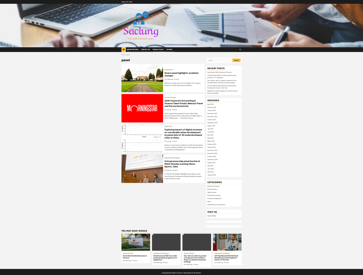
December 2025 (212, 113)
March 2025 (211, 141)
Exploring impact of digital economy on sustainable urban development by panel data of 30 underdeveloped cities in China (183, 133)
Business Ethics (168, 69)
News (209, 201)
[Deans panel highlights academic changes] (142, 78)
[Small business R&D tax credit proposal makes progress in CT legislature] (166, 242)
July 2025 (210, 129)
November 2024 (212, 153)
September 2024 (212, 159)
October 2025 (211, 120)
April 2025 (210, 138)
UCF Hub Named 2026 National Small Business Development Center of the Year (226, 258)
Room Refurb (211, 216)
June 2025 (210, 132)
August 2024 (211, 163)
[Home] (124, 49)
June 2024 (210, 169)
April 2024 (210, 172)
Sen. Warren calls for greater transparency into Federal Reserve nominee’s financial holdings (195, 259)
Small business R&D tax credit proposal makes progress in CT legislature (165, 258)
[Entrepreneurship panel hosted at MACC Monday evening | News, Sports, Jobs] (142, 169)
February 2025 (211, 144)
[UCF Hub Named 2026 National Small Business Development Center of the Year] (227, 242)
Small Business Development (172, 158)
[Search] (240, 49)
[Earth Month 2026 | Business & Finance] (135, 242)
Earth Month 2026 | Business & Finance (219, 72)
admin (177, 79)
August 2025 (211, 126)
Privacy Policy (158, 49)
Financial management (214, 198)
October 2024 (211, 156)
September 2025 (212, 123)
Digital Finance (168, 126)
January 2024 (211, 175)
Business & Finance (213, 186)
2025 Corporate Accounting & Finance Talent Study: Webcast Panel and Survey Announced (183, 103)
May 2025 (210, 135)
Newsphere (187, 273)
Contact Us (145, 49)
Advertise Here (132, 49)
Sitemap (169, 49)
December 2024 (212, 150)
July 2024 (210, 166)
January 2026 (211, 110)
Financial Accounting (170, 97)
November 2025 (212, 116)
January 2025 (211, 147)
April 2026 (210, 104)
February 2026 (211, 107)
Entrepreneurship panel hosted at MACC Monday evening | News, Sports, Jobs (182, 164)
